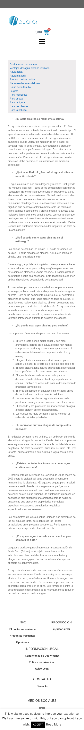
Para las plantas (19, 106)
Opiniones (22, 642)
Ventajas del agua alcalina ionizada (29, 68)
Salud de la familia (20, 87)
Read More (53, 724)
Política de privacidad (42, 662)
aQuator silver (61, 629)
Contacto (42, 686)
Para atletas (16, 98)
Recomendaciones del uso (25, 83)
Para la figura (17, 102)
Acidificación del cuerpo (25, 64)
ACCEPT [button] (38, 724)
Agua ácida (16, 71)
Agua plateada (18, 75)
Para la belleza (18, 110)
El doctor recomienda (22, 629)
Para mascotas (18, 94)
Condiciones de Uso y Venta (42, 655)
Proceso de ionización (22, 79)
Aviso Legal (42, 668)
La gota (14, 91)
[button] (42, 41)
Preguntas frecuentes (22, 635)
